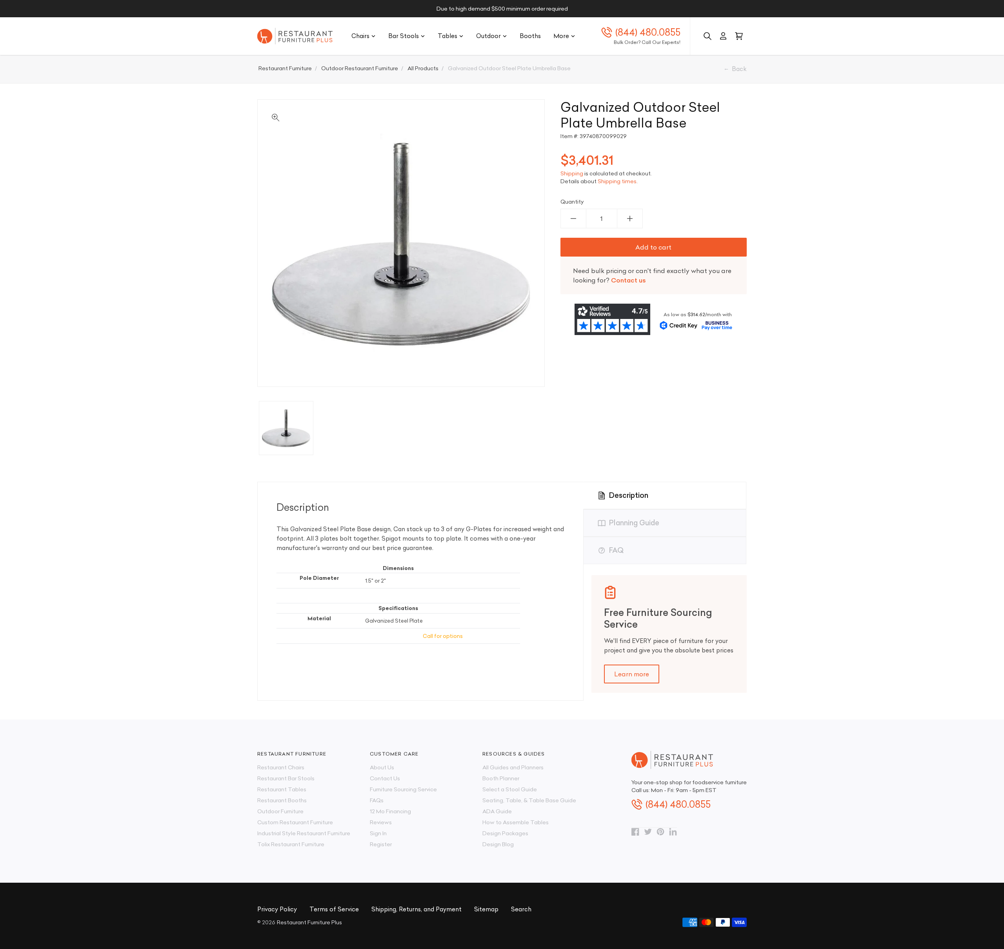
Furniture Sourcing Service (403, 789)
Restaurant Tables (281, 789)
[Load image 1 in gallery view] (286, 428)
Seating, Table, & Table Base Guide (529, 800)
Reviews (381, 822)
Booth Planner (500, 778)
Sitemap (486, 909)
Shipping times (617, 181)
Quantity (572, 201)
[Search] (707, 36)
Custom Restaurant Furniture (295, 822)
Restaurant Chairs (280, 767)
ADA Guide (497, 811)
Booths (530, 36)
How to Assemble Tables (515, 822)
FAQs (377, 800)
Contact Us (385, 778)
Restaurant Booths (282, 800)
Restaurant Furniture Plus (309, 922)
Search (521, 909)
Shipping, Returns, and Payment (416, 909)
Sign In (378, 833)
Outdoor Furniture (280, 811)
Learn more (631, 674)
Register (381, 844)
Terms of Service (334, 909)
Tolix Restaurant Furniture (290, 844)
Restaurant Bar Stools (286, 778)
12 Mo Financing (390, 811)
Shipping (571, 173)
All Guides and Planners (513, 767)
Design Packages (505, 833)
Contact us (628, 280)
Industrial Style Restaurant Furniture (303, 833)
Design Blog (498, 844)
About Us (382, 767)
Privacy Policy (277, 909)
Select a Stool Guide (509, 789)
